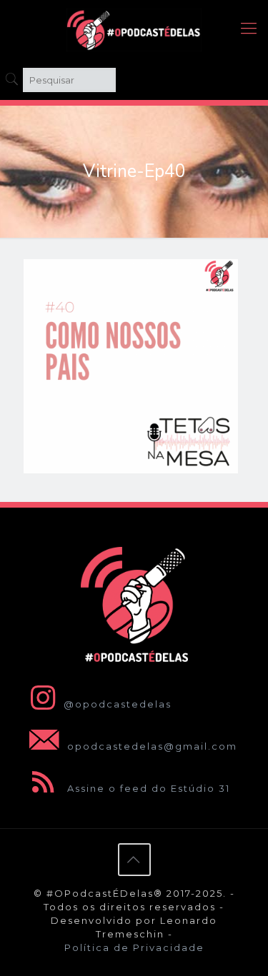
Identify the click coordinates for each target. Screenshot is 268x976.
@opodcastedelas (118, 704)
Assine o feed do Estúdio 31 (147, 788)
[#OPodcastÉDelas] (134, 28)
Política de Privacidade (134, 947)
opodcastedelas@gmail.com (150, 746)
